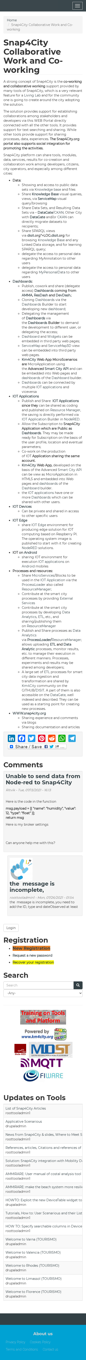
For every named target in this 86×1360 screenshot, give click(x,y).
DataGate (45, 212)
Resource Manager (65, 410)
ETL (41, 617)
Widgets (54, 336)
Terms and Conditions (22, 1349)
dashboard (56, 309)
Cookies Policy (40, 1342)
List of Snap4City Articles (26, 1108)
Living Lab (32, 95)
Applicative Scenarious (24, 1121)
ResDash (41, 295)
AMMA (27, 295)
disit (30, 235)
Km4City (29, 359)
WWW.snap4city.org (29, 713)
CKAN (59, 212)
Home (12, 20)
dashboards (31, 378)
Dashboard (30, 336)
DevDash (63, 295)
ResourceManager (36, 589)
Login (11, 928)
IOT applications (49, 387)
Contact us (50, 1349)
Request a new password (32, 955)
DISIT (40, 690)
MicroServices (43, 575)
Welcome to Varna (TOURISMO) (31, 1239)
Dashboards (22, 281)
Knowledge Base (45, 194)
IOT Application (34, 419)
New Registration (31, 948)
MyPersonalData (52, 272)
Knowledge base (48, 189)
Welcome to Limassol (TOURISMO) (34, 1279)
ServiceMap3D (59, 346)
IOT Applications (26, 396)
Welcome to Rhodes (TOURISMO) (32, 1266)
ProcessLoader (33, 585)
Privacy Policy (15, 1342)
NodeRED (72, 419)
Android (30, 552)
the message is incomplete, (32, 886)
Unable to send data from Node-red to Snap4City (43, 779)
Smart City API (57, 369)
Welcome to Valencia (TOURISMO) (33, 1252)
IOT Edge (20, 520)
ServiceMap (47, 199)
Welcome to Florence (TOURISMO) (33, 1292)
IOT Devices (22, 506)
